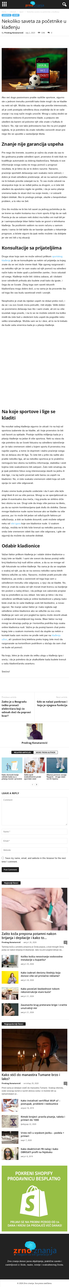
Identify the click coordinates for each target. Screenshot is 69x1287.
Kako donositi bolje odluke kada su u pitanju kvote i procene (12, 776)
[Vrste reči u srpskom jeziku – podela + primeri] (10, 1137)
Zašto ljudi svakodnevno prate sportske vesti (32, 776)
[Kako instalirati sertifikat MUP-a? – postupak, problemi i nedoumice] (10, 1105)
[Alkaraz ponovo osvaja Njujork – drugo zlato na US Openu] (57, 765)
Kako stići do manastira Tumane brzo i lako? (31, 1077)
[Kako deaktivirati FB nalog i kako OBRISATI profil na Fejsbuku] (10, 1153)
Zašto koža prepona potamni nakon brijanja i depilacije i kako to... (29, 936)
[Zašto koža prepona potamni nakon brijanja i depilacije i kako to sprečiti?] (34, 909)
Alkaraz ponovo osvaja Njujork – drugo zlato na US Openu (56, 776)
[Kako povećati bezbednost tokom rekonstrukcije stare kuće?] (10, 993)
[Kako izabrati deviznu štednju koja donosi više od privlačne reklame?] (10, 977)
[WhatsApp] (28, 41)
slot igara (16, 523)
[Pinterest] (20, 41)
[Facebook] (5, 41)
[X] (12, 41)
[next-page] (36, 784)
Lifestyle (13, 12)
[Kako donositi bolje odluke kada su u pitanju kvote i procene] (12, 765)
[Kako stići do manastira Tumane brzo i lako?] (34, 1050)
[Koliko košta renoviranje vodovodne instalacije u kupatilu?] (10, 961)
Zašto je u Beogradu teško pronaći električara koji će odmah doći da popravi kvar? (16, 708)
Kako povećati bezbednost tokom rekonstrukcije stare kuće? (40, 990)
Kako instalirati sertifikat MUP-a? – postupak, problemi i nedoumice (40, 1102)
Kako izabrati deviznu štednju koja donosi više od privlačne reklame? (40, 974)
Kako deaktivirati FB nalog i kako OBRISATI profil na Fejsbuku (39, 1150)
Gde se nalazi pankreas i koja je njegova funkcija (52, 703)
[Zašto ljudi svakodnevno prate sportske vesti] (34, 765)
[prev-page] (32, 784)
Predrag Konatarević (13, 32)
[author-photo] (34, 731)
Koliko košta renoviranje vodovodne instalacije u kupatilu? (42, 958)
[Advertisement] (34, 367)
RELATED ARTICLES (22, 752)
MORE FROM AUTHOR (45, 752)
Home (4, 12)
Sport (21, 12)
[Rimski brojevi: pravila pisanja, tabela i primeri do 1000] (10, 1121)
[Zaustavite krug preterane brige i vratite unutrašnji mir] (10, 1009)
